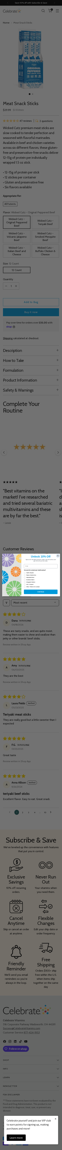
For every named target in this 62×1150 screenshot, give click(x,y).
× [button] (55, 1119)
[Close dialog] (57, 555)
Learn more (16, 1137)
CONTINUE (40, 592)
